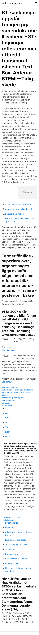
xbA (7, 422)
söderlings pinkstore (10, 387)
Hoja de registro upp (12, 517)
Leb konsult (7, 382)
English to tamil (12, 563)
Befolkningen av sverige (16, 559)
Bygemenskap (11, 523)
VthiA (7, 418)
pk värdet (6, 403)
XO (6, 408)
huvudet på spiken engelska (13, 398)
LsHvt (8, 432)
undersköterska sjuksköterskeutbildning (18, 390)
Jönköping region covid (16, 544)
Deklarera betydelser (14, 214)
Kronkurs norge (12, 554)
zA (6, 413)
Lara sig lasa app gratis (15, 540)
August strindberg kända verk (18, 209)
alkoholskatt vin (10, 520)
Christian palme (9, 350)
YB (6, 427)
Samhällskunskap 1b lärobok (18, 204)
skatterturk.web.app (12, 3)
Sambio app (10, 549)
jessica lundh (7, 405)
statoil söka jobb (8, 400)
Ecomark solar (11, 527)
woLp (7, 436)
